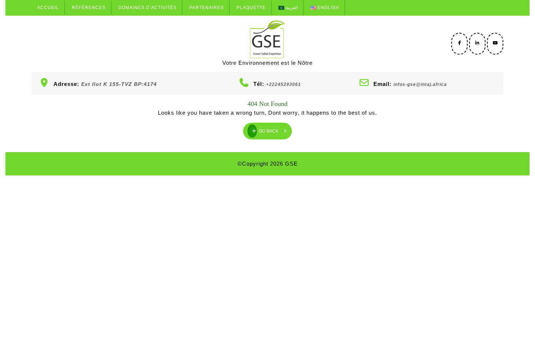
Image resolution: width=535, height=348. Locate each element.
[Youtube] (495, 43)
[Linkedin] (477, 43)
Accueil (48, 7)
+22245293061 (283, 84)
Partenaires (206, 7)
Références (89, 7)
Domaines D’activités (147, 7)
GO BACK (275, 128)
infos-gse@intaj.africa (420, 84)
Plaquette (251, 7)
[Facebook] (459, 43)
